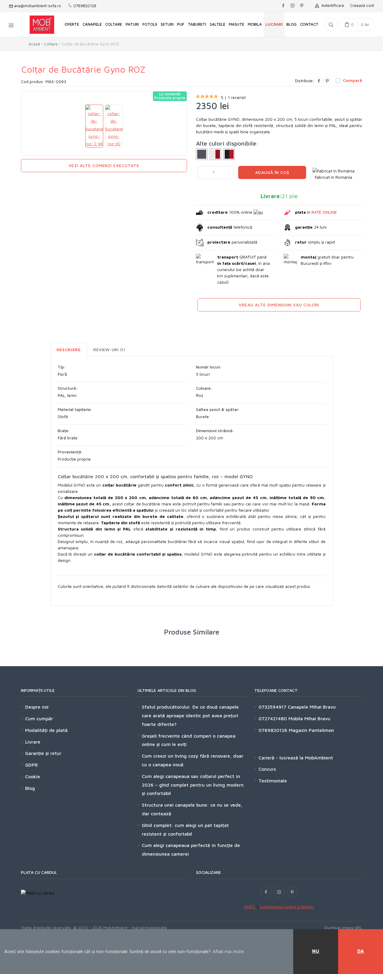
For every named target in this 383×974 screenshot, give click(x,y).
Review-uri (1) (109, 349)
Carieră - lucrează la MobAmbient (296, 757)
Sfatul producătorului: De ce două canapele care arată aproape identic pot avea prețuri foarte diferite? (190, 715)
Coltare (51, 43)
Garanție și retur (43, 753)
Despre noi (36, 707)
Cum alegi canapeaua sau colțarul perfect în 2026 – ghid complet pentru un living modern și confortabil (193, 784)
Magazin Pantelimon (310, 730)
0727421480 (273, 718)
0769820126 (84, 5)
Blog (30, 788)
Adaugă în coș (272, 172)
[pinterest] (302, 6)
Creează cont (362, 5)
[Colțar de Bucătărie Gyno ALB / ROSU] (215, 154)
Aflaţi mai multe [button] (228, 951)
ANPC (250, 906)
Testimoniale (273, 780)
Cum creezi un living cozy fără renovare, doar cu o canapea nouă (192, 760)
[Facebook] (319, 81)
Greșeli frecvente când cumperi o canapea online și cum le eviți (188, 740)
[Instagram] (279, 891)
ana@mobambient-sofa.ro (37, 5)
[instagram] (292, 6)
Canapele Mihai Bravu (311, 707)
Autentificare (331, 5)
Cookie (32, 776)
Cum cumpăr (39, 718)
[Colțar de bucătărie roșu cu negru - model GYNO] (229, 154)
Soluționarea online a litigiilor (287, 906)
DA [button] (360, 951)
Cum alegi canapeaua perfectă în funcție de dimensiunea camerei (191, 849)
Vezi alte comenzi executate (104, 165)
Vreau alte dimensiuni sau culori (279, 304)
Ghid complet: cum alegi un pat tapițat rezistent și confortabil (185, 829)
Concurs (267, 769)
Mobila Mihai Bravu (308, 718)
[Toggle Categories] (11, 24)
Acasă (34, 43)
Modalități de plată (46, 730)
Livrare (32, 741)
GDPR (31, 764)
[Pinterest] (327, 81)
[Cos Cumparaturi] (357, 24)
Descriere (69, 349)
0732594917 (272, 707)
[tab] (68, 349)
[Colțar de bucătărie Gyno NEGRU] (201, 154)
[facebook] (283, 6)
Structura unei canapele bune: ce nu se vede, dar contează (192, 809)
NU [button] (316, 951)
